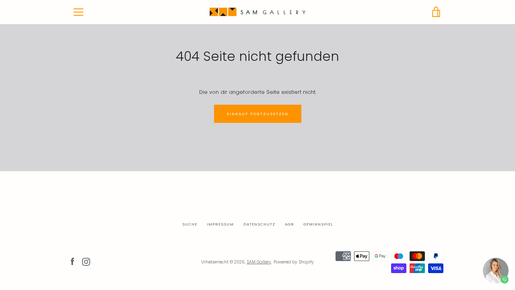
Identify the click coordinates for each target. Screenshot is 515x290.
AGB (289, 224)
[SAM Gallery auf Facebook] (72, 261)
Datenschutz (259, 224)
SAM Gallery (259, 262)
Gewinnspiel (318, 224)
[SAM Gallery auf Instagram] (86, 261)
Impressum (220, 224)
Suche (189, 224)
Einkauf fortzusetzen (257, 113)
